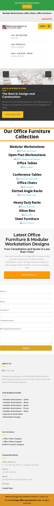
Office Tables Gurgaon (13, 441)
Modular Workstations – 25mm (16, 399)
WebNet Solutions (30, 496)
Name (3, 291)
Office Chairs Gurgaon (13, 438)
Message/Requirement (10, 328)
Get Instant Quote (28, 274)
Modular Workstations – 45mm (16, 402)
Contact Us (47, 19)
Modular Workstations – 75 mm (16, 408)
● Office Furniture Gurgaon (13, 444)
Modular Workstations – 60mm (16, 405)
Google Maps (7, 488)
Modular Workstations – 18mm (16, 411)
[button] (6, 74)
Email (2, 301)
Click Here (27, 6)
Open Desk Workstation (13, 414)
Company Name (7, 320)
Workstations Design (11, 417)
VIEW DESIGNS (12, 114)
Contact (4, 310)
